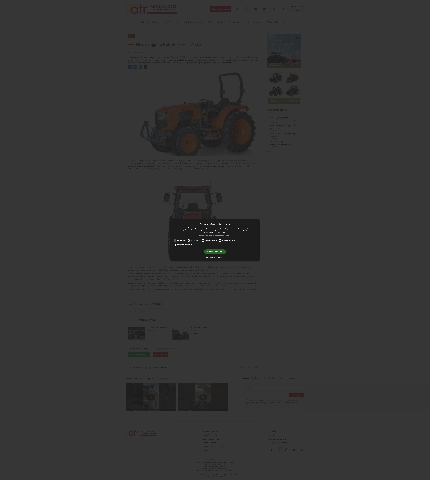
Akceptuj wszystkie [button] (215, 251)
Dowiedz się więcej (220, 232)
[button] (215, 236)
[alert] (215, 240)
